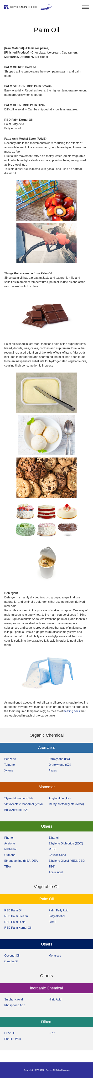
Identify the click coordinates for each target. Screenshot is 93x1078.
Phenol (9, 837)
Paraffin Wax (12, 1039)
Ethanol (54, 837)
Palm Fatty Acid (58, 910)
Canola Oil (11, 961)
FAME (52, 922)
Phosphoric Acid (14, 1005)
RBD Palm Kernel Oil (17, 927)
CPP (52, 1033)
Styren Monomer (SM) (18, 798)
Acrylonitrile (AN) (60, 798)
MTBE (53, 849)
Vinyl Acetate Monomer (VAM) (23, 804)
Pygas (53, 770)
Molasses (55, 955)
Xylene (8, 770)
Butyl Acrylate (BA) (16, 810)
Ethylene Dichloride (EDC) (66, 843)
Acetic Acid (56, 872)
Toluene (9, 764)
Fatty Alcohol (57, 916)
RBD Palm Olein (15, 922)
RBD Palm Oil (13, 910)
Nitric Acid (55, 999)
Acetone (9, 843)
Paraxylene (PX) (59, 759)
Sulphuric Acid (13, 999)
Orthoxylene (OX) (60, 764)
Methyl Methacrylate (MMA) (66, 804)
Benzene (10, 759)
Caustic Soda (57, 855)
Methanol (10, 849)
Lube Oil (9, 1033)
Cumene (10, 855)
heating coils (71, 711)
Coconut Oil (12, 955)
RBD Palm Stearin (16, 916)
